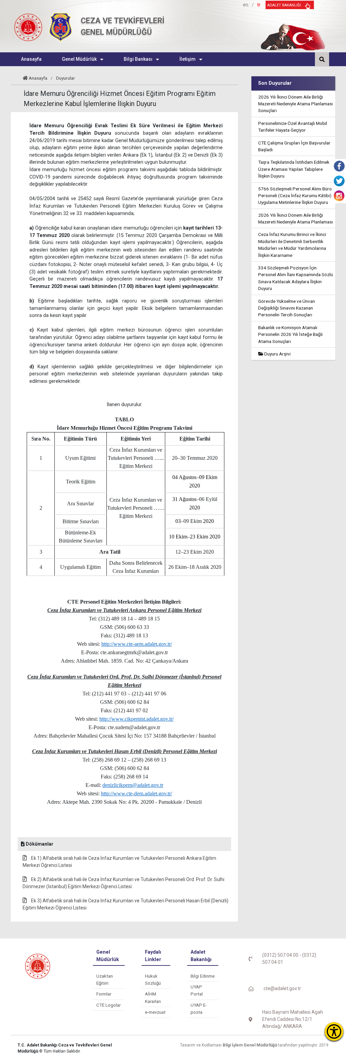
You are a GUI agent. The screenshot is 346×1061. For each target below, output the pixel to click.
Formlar (103, 994)
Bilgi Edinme (203, 976)
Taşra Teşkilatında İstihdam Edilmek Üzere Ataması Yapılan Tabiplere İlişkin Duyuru (293, 169)
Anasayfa (38, 78)
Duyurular (65, 78)
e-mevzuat (155, 1012)
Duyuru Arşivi (277, 353)
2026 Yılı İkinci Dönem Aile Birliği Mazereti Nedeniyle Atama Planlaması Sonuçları (295, 103)
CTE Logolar (108, 1005)
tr (259, 5)
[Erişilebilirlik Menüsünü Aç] (334, 1031)
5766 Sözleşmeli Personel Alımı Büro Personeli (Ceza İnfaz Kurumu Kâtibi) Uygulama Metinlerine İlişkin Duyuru (295, 195)
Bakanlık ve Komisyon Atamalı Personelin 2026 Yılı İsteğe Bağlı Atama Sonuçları (290, 334)
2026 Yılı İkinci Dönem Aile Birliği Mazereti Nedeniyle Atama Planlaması (295, 218)
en (245, 5)
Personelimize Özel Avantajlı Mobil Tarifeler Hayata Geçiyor (292, 127)
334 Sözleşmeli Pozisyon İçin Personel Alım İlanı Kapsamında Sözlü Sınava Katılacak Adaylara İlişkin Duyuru (295, 278)
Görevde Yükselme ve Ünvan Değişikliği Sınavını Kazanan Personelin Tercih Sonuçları (286, 308)
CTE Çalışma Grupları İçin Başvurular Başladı (294, 146)
